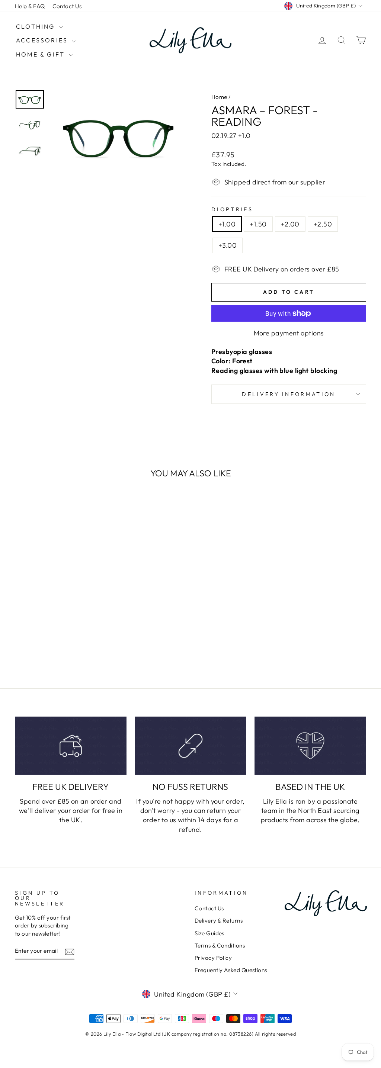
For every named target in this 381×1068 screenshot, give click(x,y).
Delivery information (288, 394)
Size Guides (209, 933)
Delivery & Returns (219, 920)
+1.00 (227, 224)
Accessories (43, 40)
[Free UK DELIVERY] (71, 746)
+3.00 (227, 245)
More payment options (289, 333)
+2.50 (323, 224)
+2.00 (290, 224)
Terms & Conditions (220, 945)
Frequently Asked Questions (231, 970)
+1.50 (258, 224)
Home (219, 96)
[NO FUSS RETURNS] (190, 746)
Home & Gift (41, 54)
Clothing (36, 26)
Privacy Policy (213, 957)
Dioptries (232, 209)
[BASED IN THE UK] (310, 746)
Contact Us (67, 6)
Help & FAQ (30, 6)
